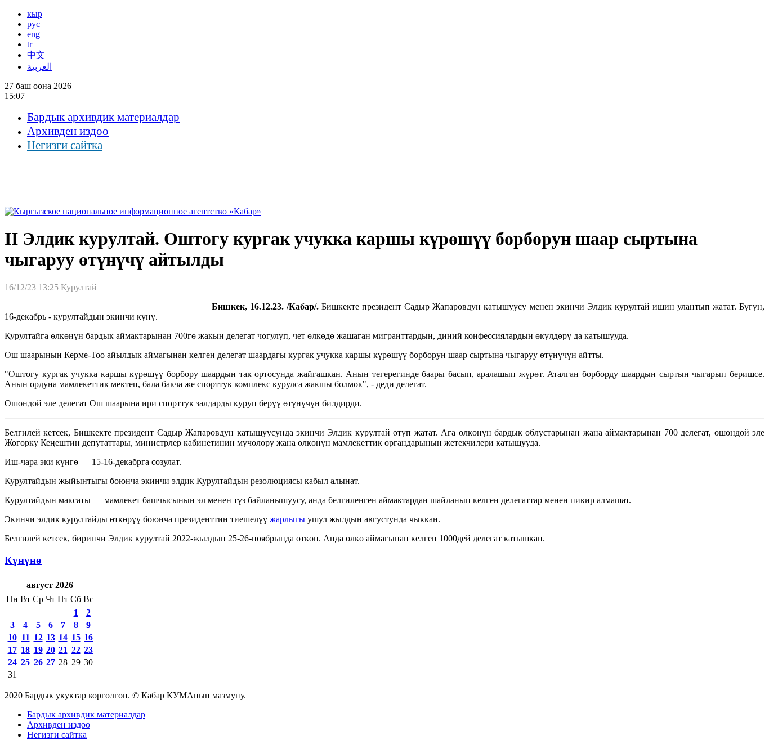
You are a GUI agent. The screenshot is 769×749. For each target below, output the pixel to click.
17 (12, 649)
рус (33, 24)
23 (88, 649)
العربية (39, 66)
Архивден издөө (68, 131)
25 (25, 662)
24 (12, 662)
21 (63, 649)
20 (50, 649)
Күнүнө (23, 560)
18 (25, 649)
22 (76, 649)
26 (38, 662)
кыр (34, 14)
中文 (36, 55)
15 (76, 637)
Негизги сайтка (64, 145)
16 (88, 637)
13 (50, 637)
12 (38, 637)
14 (63, 637)
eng (33, 34)
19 (38, 649)
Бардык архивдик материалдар (103, 117)
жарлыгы (287, 519)
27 (50, 662)
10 (12, 637)
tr (29, 44)
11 (25, 637)
